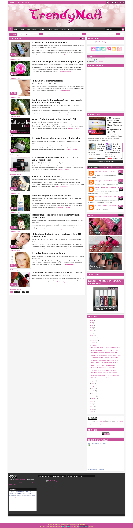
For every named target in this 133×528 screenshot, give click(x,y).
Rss (123, 2)
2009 (91, 409)
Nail (55, 239)
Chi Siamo (11, 2)
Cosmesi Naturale (32, 29)
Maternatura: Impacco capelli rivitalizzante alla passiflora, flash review (96, 148)
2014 (91, 333)
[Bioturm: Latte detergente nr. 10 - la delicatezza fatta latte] (20, 203)
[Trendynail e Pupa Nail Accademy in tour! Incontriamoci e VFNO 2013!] (20, 126)
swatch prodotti (60, 163)
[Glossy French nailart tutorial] (105, 244)
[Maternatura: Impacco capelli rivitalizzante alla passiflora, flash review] (92, 146)
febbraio (94, 396)
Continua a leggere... (62, 54)
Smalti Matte (58, 275)
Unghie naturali (66, 275)
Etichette (117, 167)
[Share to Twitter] (26, 43)
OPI (53, 275)
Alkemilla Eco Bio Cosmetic (53, 105)
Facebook (110, 2)
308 (24, 292)
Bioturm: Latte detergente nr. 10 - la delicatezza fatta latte (51, 195)
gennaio (94, 398)
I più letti (105, 167)
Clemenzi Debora (100, 421)
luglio (93, 383)
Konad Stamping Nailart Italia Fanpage (97, 443)
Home (10, 29)
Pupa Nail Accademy (62, 122)
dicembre (94, 338)
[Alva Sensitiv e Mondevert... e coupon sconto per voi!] (20, 260)
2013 (91, 335)
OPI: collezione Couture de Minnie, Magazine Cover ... (105, 378)
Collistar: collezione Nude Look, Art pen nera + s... (104, 372)
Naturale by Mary (44, 47)
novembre (94, 340)
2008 (91, 411)
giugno (94, 386)
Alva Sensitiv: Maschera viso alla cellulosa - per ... (104, 360)
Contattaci (18, 2)
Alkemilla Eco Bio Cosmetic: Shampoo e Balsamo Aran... (106, 355)
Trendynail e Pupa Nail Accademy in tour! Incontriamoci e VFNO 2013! (54, 119)
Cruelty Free (61, 45)
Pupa (54, 122)
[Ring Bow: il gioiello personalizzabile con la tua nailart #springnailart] (105, 226)
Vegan (54, 47)
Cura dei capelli (75, 105)
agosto (93, 381)
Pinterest (120, 2)
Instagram (115, 2)
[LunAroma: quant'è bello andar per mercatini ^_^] (20, 183)
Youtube (112, 2)
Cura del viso (68, 45)
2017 (91, 325)
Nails (15, 29)
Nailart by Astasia (72, 239)
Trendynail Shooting (52, 29)
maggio (94, 388)
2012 (91, 401)
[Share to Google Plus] (29, 43)
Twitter (107, 2)
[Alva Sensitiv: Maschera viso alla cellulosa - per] (20, 145)
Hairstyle (41, 29)
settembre (94, 345)
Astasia (35, 84)
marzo (93, 393)
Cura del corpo (64, 64)
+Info (68, 526)
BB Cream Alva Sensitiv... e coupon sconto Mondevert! (49, 42)
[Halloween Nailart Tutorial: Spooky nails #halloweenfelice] (105, 261)
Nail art (51, 122)
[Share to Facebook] (24, 43)
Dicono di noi (25, 2)
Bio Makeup (54, 45)
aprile (93, 391)
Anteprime (45, 84)
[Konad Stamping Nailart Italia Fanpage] (94, 445)
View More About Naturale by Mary (105, 161)
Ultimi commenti (93, 167)
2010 (91, 406)
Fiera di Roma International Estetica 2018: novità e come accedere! (55, 34)
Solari (50, 47)
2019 (91, 320)
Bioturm (50, 64)
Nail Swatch (64, 239)
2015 (91, 330)
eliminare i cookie (83, 526)
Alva (47, 45)
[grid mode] (83, 38)
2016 (91, 328)
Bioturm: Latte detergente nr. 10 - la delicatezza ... (104, 367)
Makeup (23, 29)
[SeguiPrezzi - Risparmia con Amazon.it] (106, 42)
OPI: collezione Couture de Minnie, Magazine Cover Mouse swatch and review (57, 272)
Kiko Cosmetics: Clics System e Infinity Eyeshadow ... (105, 362)
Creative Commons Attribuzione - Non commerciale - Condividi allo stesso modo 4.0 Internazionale (105, 423)
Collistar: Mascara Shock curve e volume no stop (47, 80)
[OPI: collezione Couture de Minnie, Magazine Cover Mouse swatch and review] (20, 279)
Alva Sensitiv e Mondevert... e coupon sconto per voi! (49, 253)
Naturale (37, 47)
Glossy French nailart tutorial (98, 248)
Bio (50, 45)
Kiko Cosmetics (47, 163)
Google (118, 2)
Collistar (51, 84)
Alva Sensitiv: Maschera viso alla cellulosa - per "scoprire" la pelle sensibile (56, 138)
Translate (100, 61)
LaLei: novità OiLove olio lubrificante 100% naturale (94, 34)
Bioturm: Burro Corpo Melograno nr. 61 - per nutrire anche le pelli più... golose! (57, 61)
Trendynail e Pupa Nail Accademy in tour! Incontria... (105, 357)
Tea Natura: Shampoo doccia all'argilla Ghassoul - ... (105, 370)
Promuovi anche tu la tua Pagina (96, 469)
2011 (91, 404)
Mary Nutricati (37, 45)
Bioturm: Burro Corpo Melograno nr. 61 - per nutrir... (104, 350)
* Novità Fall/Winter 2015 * (67, 29)
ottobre (94, 343)
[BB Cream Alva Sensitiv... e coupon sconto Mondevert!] (20, 49)
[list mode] (80, 38)
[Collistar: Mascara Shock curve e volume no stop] (20, 88)
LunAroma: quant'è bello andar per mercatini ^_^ (47, 176)
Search (123, 29)
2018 (91, 323)
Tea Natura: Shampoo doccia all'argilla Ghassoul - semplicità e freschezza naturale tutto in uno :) (56, 216)
